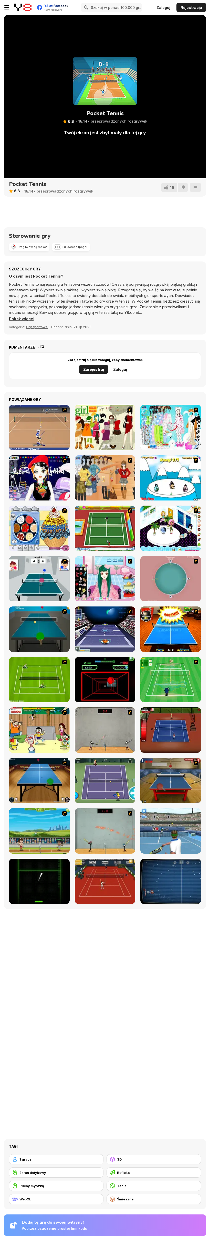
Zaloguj (163, 7)
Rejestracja (191, 7)
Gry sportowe (37, 327)
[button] (21, 319)
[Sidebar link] (7, 7)
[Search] (85, 7)
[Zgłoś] (195, 187)
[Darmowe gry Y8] (23, 7)
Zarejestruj (93, 369)
